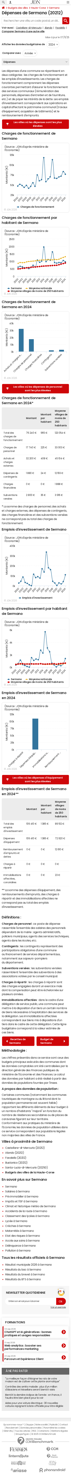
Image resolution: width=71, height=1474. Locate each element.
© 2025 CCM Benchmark (43, 1434)
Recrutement (12, 1428)
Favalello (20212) (15, 1157)
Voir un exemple (58, 1307)
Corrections (43, 1431)
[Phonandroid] (52, 1470)
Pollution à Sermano (18, 1250)
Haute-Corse (38, 8)
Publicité (54, 1425)
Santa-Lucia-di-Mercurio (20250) (26, 1167)
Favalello (60, 28)
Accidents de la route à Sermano (26, 1211)
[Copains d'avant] (19, 1463)
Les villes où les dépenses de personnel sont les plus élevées (37, 389)
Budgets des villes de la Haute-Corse (29, 1172)
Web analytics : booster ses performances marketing (22, 1346)
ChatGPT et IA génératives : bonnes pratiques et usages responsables (28, 1332)
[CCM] (52, 1449)
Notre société (41, 1425)
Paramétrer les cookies (54, 1428)
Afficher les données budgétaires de (23, 44)
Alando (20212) (14, 1152)
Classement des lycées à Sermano (27, 1216)
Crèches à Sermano (18, 1225)
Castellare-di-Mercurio (29, 28)
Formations (15, 1322)
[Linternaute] (19, 1456)
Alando (48, 28)
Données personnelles (31, 1428)
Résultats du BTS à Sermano (23, 1279)
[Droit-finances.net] (52, 1456)
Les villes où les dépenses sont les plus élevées (38, 124)
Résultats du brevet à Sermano (25, 1274)
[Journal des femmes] (19, 1449)
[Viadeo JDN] (52, 1463)
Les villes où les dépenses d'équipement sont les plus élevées (38, 779)
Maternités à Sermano (19, 1230)
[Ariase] (19, 1470)
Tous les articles (22, 1431)
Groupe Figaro (22, 1434)
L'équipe (29, 1425)
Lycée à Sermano (16, 1221)
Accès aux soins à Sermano (22, 1240)
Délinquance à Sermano (20, 1245)
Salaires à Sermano (17, 1191)
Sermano (54, 8)
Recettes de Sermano (17, 1041)
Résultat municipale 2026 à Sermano (28, 1264)
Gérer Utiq (8, 1431)
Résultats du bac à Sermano (23, 1269)
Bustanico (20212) (16, 1162)
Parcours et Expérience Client (23, 1357)
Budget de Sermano (46, 1041)
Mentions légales (59, 1431)
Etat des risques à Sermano (22, 1235)
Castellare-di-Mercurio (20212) (25, 1147)
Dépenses (9, 62)
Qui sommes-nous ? (13, 1425)
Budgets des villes (18, 8)
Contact (63, 1425)
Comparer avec (11, 53)
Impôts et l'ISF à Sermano (21, 1201)
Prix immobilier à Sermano (21, 1196)
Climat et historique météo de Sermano (30, 1206)
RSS (34, 1431)
